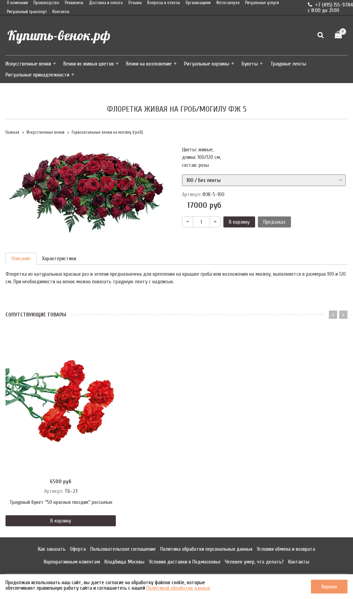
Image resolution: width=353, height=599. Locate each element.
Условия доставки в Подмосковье (185, 562)
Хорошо (329, 586)
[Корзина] (338, 35)
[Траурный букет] (61, 401)
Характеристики (59, 258)
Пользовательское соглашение (123, 549)
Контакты (60, 11)
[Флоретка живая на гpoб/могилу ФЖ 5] (88, 190)
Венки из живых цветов (88, 64)
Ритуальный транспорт (27, 11)
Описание (21, 258)
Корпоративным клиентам (72, 562)
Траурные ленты (288, 64)
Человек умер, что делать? (254, 562)
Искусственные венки (28, 64)
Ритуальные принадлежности (37, 75)
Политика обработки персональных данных (206, 549)
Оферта (78, 549)
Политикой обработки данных (178, 588)
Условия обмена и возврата (286, 549)
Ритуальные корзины (206, 64)
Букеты (250, 64)
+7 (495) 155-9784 (333, 5)
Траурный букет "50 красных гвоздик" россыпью (60, 502)
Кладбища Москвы (124, 562)
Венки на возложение (149, 64)
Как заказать (51, 549)
